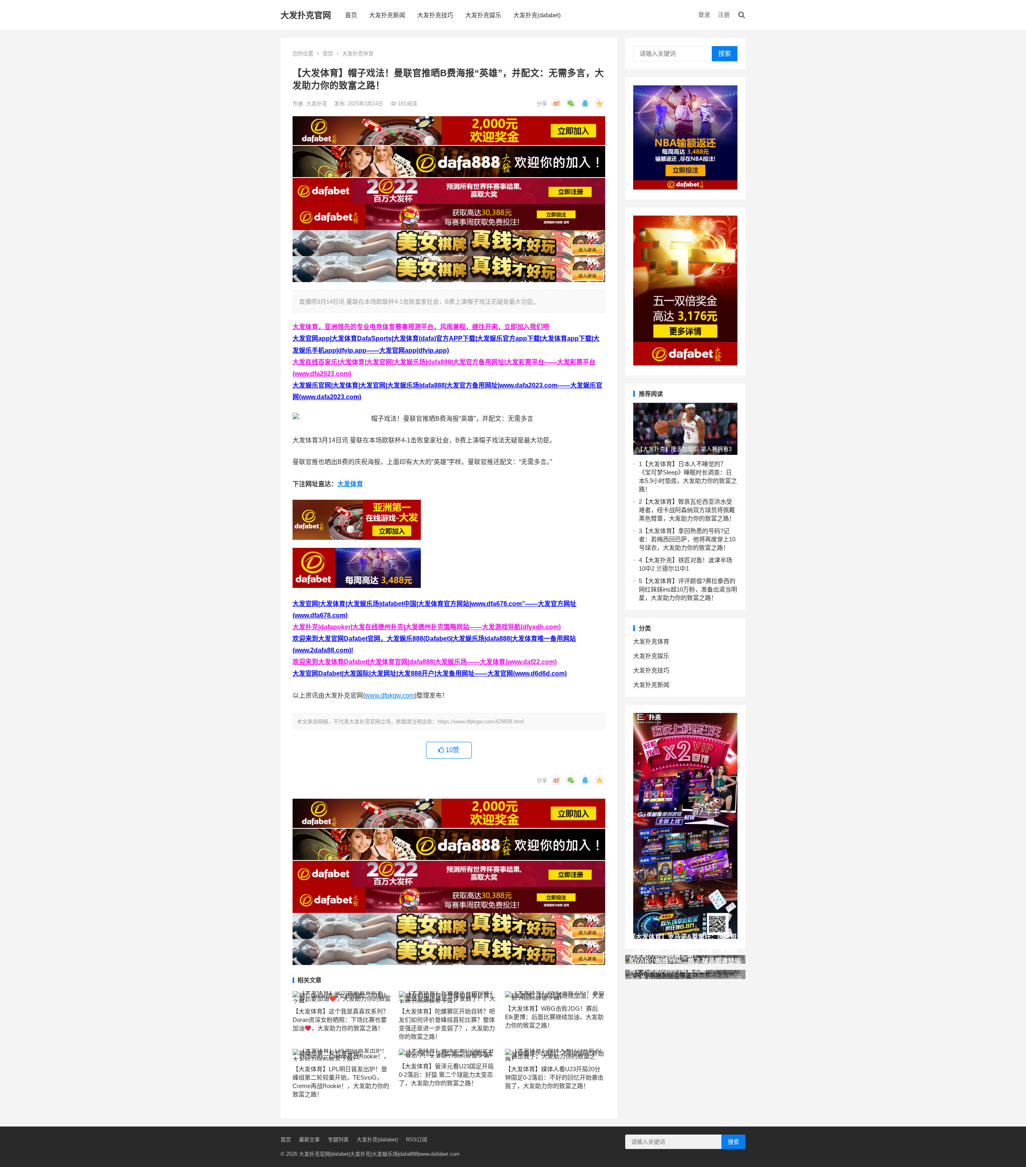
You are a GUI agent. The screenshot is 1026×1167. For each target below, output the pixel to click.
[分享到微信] (570, 103)
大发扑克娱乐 (483, 15)
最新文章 (309, 1140)
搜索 (724, 53)
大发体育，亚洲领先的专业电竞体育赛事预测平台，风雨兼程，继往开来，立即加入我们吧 (421, 326)
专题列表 (338, 1140)
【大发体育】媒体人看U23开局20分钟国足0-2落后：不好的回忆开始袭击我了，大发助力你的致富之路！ (554, 1077)
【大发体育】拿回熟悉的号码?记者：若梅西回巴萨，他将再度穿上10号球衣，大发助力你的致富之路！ (687, 539)
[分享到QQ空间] (599, 103)
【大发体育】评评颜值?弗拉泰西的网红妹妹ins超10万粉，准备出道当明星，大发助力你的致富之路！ (688, 589)
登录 (704, 14)
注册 (724, 14)
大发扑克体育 (358, 53)
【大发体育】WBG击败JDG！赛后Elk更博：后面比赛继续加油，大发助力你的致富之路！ (554, 1017)
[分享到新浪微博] (556, 103)
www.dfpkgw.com (389, 695)
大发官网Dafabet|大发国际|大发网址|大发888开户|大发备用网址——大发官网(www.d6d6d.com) (430, 673)
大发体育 (350, 484)
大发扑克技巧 (435, 15)
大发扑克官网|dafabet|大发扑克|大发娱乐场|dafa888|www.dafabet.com (379, 1154)
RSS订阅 (416, 1140)
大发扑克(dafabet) (537, 15)
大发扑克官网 (306, 15)
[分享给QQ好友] (585, 103)
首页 (351, 15)
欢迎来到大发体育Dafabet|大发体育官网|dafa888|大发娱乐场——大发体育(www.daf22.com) (425, 661)
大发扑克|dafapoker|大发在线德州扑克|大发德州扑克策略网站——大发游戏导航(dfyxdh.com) (427, 627)
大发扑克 (317, 104)
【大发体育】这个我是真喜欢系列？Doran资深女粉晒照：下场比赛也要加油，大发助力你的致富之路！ (341, 1020)
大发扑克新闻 (387, 15)
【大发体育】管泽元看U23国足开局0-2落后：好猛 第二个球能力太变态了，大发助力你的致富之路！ (446, 1074)
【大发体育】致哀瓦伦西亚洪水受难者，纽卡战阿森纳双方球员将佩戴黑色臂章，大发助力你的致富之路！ (687, 510)
